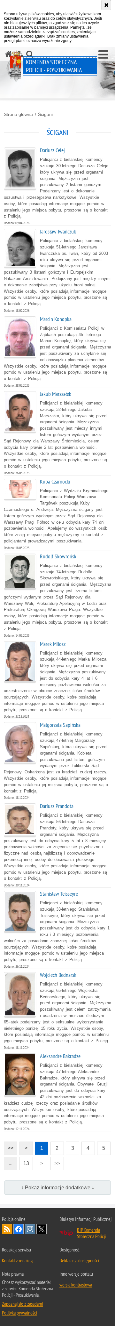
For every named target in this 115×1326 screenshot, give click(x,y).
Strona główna (18, 114)
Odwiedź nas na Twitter (41, 1229)
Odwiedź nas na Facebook (18, 1229)
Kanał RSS (7, 1229)
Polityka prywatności (19, 1312)
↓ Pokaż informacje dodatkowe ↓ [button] (57, 1187)
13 (24, 1161)
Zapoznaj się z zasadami (22, 1304)
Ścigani (45, 114)
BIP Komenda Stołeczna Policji (91, 1233)
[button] (103, 54)
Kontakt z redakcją (17, 1260)
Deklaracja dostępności (79, 1260)
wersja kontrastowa (75, 1284)
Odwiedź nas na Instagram (30, 1229)
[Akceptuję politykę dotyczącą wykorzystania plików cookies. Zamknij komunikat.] (106, 5)
